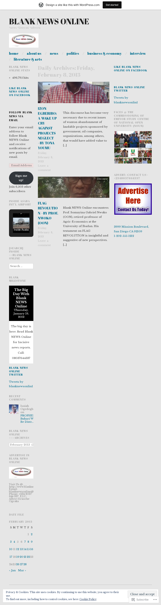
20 (21, 557)
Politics (73, 53)
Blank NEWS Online (49, 21)
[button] (21, 213)
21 (25, 557)
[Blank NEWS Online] (23, 42)
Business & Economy (104, 53)
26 (17, 564)
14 (25, 549)
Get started (112, 4)
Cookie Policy (88, 599)
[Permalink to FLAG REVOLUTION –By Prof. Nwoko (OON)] (73, 188)
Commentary (101, 84)
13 (21, 549)
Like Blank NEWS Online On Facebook (19, 91)
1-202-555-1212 (124, 236)
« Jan (12, 570)
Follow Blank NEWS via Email (20, 116)
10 (10, 549)
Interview (138, 53)
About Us (34, 53)
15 (28, 549)
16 (31, 549)
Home (13, 53)
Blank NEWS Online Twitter (18, 371)
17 (11, 557)
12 (17, 549)
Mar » (22, 570)
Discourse (102, 179)
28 (25, 564)
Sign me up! (21, 178)
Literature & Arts (28, 59)
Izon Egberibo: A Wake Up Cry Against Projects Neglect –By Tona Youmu (47, 128)
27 (21, 564)
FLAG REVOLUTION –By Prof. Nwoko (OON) (48, 213)
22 (28, 557)
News (54, 53)
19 (17, 557)
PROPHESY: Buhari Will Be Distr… (28, 418)
